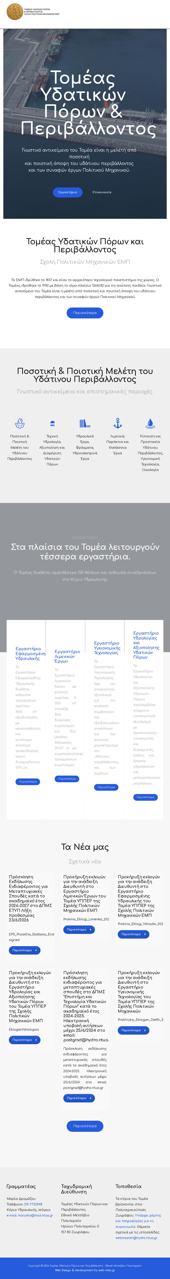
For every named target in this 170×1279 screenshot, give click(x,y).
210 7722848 (33, 1204)
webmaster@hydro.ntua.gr (136, 1238)
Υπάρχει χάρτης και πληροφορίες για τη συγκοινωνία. (138, 1221)
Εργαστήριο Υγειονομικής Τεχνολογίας (107, 648)
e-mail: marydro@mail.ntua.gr (30, 1215)
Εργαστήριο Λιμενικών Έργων (67, 657)
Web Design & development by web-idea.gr (85, 1270)
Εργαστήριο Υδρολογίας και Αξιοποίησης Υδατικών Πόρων (146, 645)
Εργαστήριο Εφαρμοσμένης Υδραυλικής (31, 654)
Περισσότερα (22, 950)
